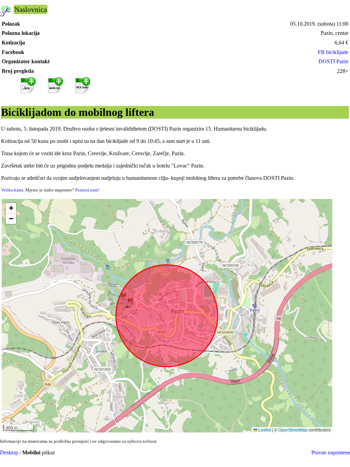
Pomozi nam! (87, 189)
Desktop (9, 452)
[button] (11, 208)
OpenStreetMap (293, 429)
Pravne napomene (330, 452)
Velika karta (12, 189)
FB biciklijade (333, 52)
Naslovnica (30, 9)
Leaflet (264, 429)
